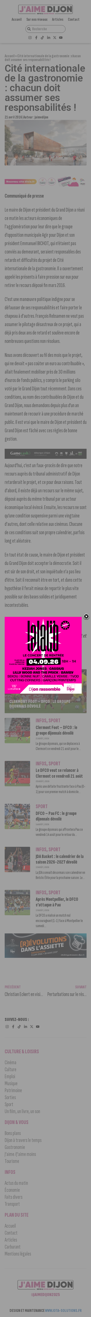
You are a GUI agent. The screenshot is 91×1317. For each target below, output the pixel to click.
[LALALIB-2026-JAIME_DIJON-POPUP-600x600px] (43, 692)
